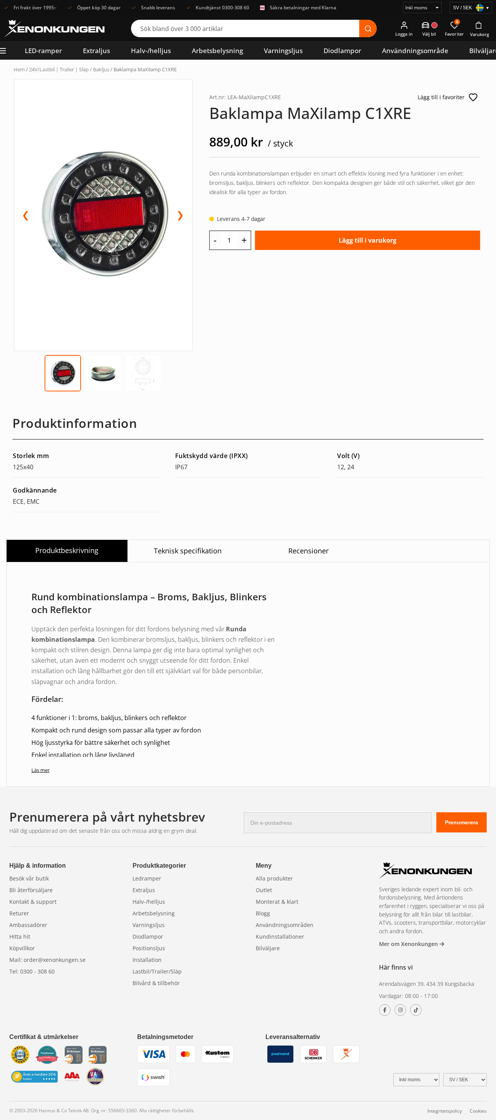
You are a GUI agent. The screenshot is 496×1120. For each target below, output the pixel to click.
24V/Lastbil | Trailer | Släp (59, 69)
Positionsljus (149, 948)
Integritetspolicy (444, 1111)
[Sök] (368, 28)
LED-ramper (43, 50)
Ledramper (147, 878)
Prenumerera (461, 822)
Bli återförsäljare (31, 890)
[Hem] (425, 871)
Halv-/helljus (151, 50)
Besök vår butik (29, 878)
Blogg (263, 913)
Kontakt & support (33, 901)
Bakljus (101, 69)
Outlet (264, 890)
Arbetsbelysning (217, 50)
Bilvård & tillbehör (156, 983)
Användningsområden (284, 925)
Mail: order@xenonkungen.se (47, 959)
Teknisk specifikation (188, 550)
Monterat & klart (277, 901)
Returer (19, 913)
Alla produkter (274, 878)
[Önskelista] (473, 97)
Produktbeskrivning (66, 550)
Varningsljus (283, 50)
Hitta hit (19, 936)
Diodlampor (342, 50)
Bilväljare (268, 948)
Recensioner (308, 550)
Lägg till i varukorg (367, 240)
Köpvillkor (22, 948)
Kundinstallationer (280, 936)
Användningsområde (415, 50)
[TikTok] (416, 1010)
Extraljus (96, 50)
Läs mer (40, 770)
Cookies (478, 1111)
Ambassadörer (28, 925)
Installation (147, 959)
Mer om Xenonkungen (409, 944)
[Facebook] (385, 1010)
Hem (19, 69)
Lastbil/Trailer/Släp (157, 971)
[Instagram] (400, 1010)
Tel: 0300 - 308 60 (32, 971)
